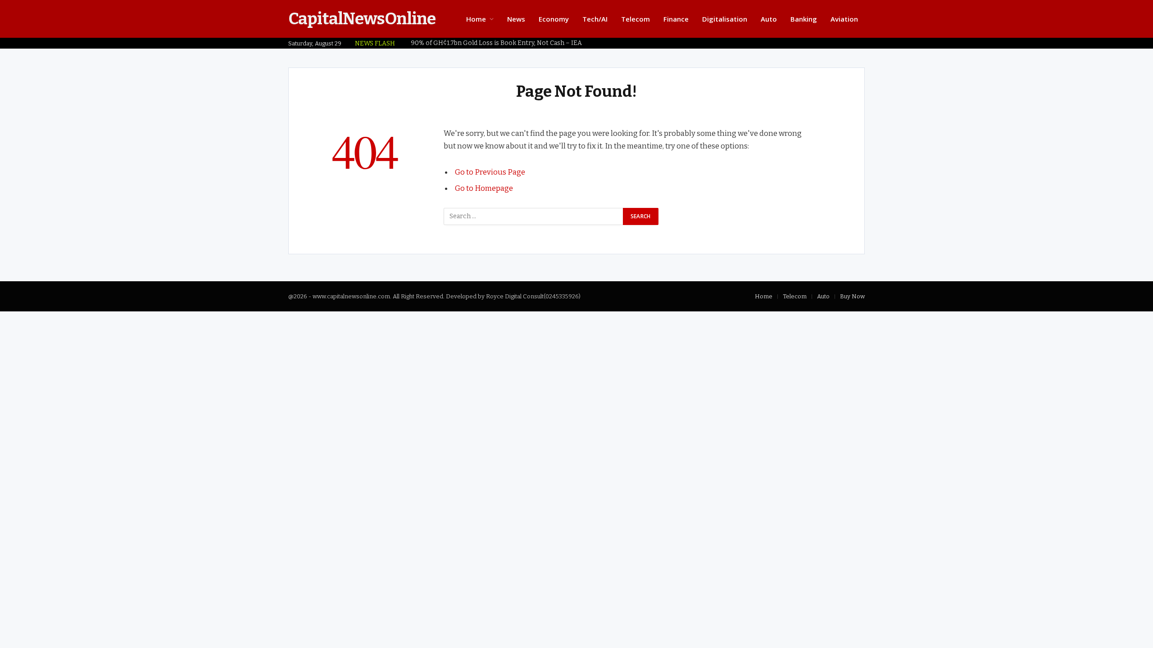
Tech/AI (595, 18)
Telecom (635, 18)
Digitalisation (724, 18)
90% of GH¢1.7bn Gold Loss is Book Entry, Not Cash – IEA (496, 43)
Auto (769, 18)
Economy (554, 18)
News (516, 18)
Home (476, 18)
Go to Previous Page (490, 171)
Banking (803, 18)
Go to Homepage (484, 188)
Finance (676, 18)
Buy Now (852, 296)
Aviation (844, 18)
